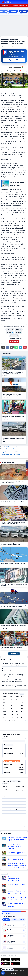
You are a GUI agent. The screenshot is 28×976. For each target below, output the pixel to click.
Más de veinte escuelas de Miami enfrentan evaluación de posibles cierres (14, 686)
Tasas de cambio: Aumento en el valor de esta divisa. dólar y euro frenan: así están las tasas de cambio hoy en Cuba (14, 627)
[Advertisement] (14, 25)
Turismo (16, 446)
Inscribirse (7, 919)
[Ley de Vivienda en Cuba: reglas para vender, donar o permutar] (14, 575)
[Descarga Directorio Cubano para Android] (15, 961)
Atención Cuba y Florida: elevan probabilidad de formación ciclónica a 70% (16, 846)
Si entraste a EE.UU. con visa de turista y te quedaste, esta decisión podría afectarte (17, 904)
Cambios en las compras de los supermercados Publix (16, 853)
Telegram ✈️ (19, 329)
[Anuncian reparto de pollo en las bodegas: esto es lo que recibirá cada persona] (14, 472)
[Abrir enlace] (5, 838)
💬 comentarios (14, 341)
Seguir (14, 919)
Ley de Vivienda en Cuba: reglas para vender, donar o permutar (14, 585)
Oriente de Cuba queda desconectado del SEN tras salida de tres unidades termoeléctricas (13, 664)
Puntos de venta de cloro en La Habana (11, 454)
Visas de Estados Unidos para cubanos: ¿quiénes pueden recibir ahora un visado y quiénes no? (17, 865)
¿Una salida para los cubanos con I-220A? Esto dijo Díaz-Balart (17, 858)
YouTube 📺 (18, 332)
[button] (27, 465)
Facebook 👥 (10, 332)
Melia (11, 448)
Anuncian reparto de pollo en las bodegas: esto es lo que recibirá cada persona (13, 481)
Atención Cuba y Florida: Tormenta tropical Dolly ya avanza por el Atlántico (13, 564)
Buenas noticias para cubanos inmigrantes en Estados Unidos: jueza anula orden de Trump (16, 891)
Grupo (22, 919)
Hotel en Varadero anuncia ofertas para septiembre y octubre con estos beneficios (13, 675)
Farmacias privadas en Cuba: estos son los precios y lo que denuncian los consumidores (13, 523)
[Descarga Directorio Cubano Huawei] (15, 964)
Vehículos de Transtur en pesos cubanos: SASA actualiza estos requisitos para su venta (12, 543)
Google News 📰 (14, 335)
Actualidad (4, 446)
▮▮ (26, 5)
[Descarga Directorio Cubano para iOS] (5, 961)
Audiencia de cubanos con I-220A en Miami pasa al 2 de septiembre (17, 898)
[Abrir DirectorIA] (3, 973)
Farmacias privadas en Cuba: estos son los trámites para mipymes (13, 669)
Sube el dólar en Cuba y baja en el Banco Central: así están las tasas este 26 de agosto (13, 502)
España (7, 448)
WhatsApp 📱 (10, 329)
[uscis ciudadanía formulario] (5, 898)
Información (10, 446)
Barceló (4, 448)
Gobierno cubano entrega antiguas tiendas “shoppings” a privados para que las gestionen (12, 648)
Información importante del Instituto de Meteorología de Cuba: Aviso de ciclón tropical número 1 (14, 605)
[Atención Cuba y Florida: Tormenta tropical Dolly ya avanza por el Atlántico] (14, 554)
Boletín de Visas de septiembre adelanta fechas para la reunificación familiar (16, 878)
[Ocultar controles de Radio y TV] (27, 461)
